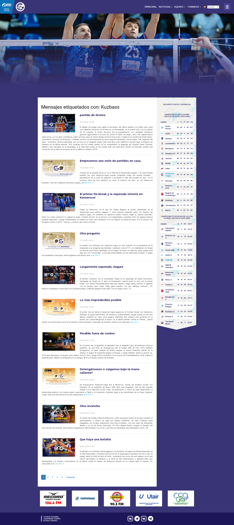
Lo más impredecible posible (100, 300)
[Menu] (227, 6)
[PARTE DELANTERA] (150, 518)
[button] (4, 49)
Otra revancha (90, 406)
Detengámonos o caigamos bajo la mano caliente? (109, 371)
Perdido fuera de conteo (97, 333)
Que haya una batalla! (95, 439)
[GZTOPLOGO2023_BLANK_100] (19, 7)
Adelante (70, 477)
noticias (165, 7)
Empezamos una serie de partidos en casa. (110, 160)
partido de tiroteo (92, 115)
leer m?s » (88, 183)
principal (151, 7)
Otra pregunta (90, 233)
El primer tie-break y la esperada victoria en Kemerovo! (111, 195)
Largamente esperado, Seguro (101, 266)
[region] (117, 49)
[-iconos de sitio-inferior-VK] (143, 518)
